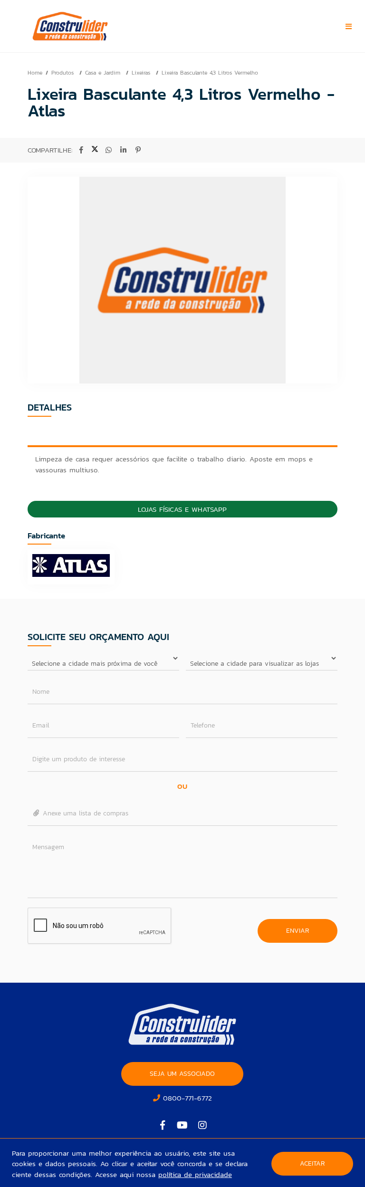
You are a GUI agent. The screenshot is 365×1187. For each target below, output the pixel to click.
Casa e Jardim (104, 72)
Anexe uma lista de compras (84, 813)
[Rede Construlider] (89, 26)
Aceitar (312, 1163)
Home (35, 72)
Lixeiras (142, 72)
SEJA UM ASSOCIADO (182, 1074)
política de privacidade (195, 1174)
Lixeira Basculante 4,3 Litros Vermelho (210, 72)
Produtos (63, 72)
